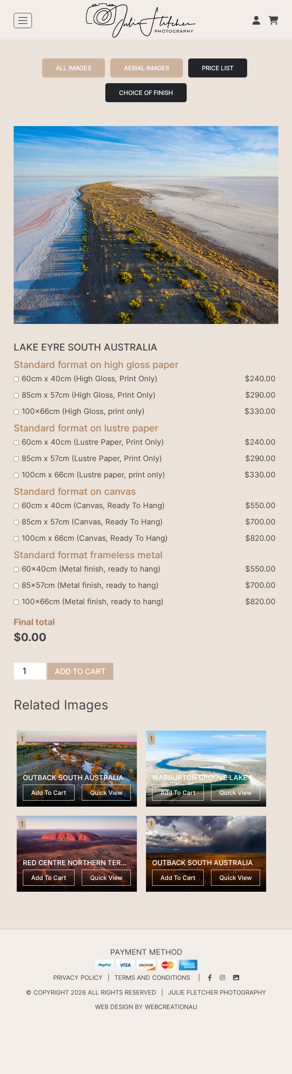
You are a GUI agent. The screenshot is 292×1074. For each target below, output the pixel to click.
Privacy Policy (78, 977)
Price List (217, 68)
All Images (73, 68)
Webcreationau (171, 1007)
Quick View (106, 792)
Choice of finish (146, 92)
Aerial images (146, 68)
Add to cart (80, 671)
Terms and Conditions (152, 977)
